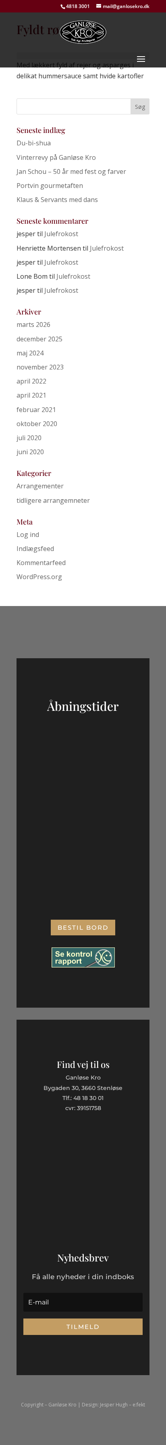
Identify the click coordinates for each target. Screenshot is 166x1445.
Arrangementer (40, 486)
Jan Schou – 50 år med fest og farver (71, 171)
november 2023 (40, 367)
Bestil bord (83, 927)
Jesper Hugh (114, 1404)
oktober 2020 (37, 423)
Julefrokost (61, 233)
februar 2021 (36, 409)
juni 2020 (30, 451)
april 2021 (31, 395)
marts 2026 (33, 324)
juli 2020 (29, 437)
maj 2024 (30, 353)
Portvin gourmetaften (50, 185)
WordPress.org (39, 576)
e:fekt (139, 1404)
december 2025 (39, 339)
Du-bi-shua (34, 143)
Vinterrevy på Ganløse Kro (56, 157)
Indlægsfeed (35, 548)
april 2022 (31, 381)
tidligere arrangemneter (53, 500)
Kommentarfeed (41, 562)
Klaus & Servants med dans (57, 199)
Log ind (28, 534)
